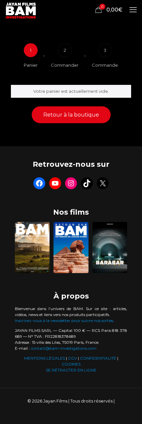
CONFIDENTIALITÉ (98, 358)
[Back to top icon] (128, 410)
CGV (72, 358)
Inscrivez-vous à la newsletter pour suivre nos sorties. (64, 320)
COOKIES (71, 364)
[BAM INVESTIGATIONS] (21, 10)
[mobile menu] (133, 10)
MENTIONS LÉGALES (44, 358)
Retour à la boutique (71, 115)
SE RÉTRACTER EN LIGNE (71, 370)
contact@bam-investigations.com (63, 348)
